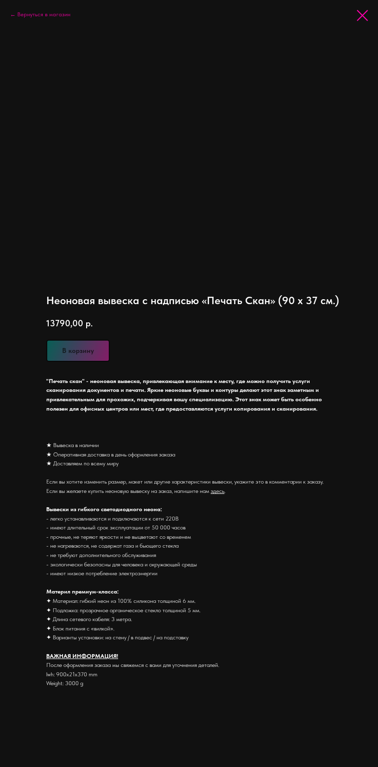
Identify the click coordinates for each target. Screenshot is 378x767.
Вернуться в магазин (43, 14)
